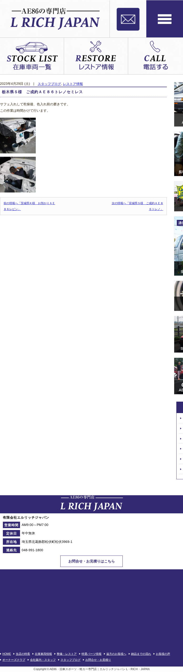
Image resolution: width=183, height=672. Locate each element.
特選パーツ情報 (91, 654)
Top (172, 661)
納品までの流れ (141, 654)
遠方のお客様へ (116, 654)
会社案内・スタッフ (43, 660)
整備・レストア (67, 654)
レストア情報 (73, 84)
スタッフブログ (49, 84)
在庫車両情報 (43, 654)
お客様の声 (163, 654)
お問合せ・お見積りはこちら (91, 561)
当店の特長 (23, 654)
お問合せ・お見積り (98, 660)
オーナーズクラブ (13, 660)
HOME (6, 654)
